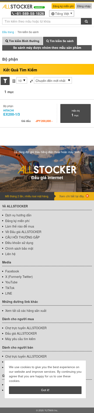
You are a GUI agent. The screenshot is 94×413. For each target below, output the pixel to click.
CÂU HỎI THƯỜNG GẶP (22, 237)
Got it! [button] (45, 390)
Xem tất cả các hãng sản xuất (25, 310)
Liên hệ (10, 254)
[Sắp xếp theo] (31, 80)
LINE (8, 293)
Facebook (12, 271)
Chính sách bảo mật (19, 248)
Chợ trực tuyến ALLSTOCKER (26, 328)
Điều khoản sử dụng (19, 242)
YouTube (11, 282)
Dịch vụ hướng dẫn (18, 215)
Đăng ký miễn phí (63, 6)
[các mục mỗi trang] (14, 80)
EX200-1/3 (11, 112)
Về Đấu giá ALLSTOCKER (23, 231)
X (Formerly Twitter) (19, 276)
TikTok (9, 288)
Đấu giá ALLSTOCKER (21, 333)
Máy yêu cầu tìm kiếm (20, 339)
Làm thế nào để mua (19, 226)
